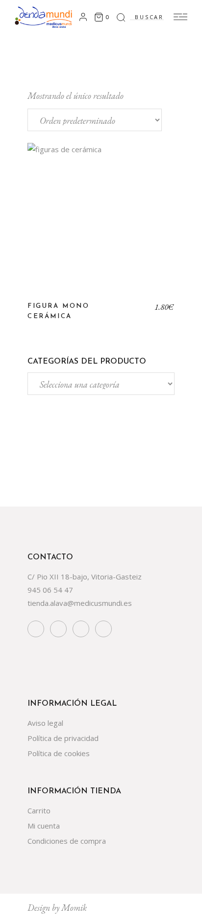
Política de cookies (58, 753)
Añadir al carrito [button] (101, 223)
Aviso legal (45, 723)
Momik (74, 907)
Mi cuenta (43, 826)
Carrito (38, 810)
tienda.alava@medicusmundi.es (79, 603)
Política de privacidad (63, 738)
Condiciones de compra (66, 841)
